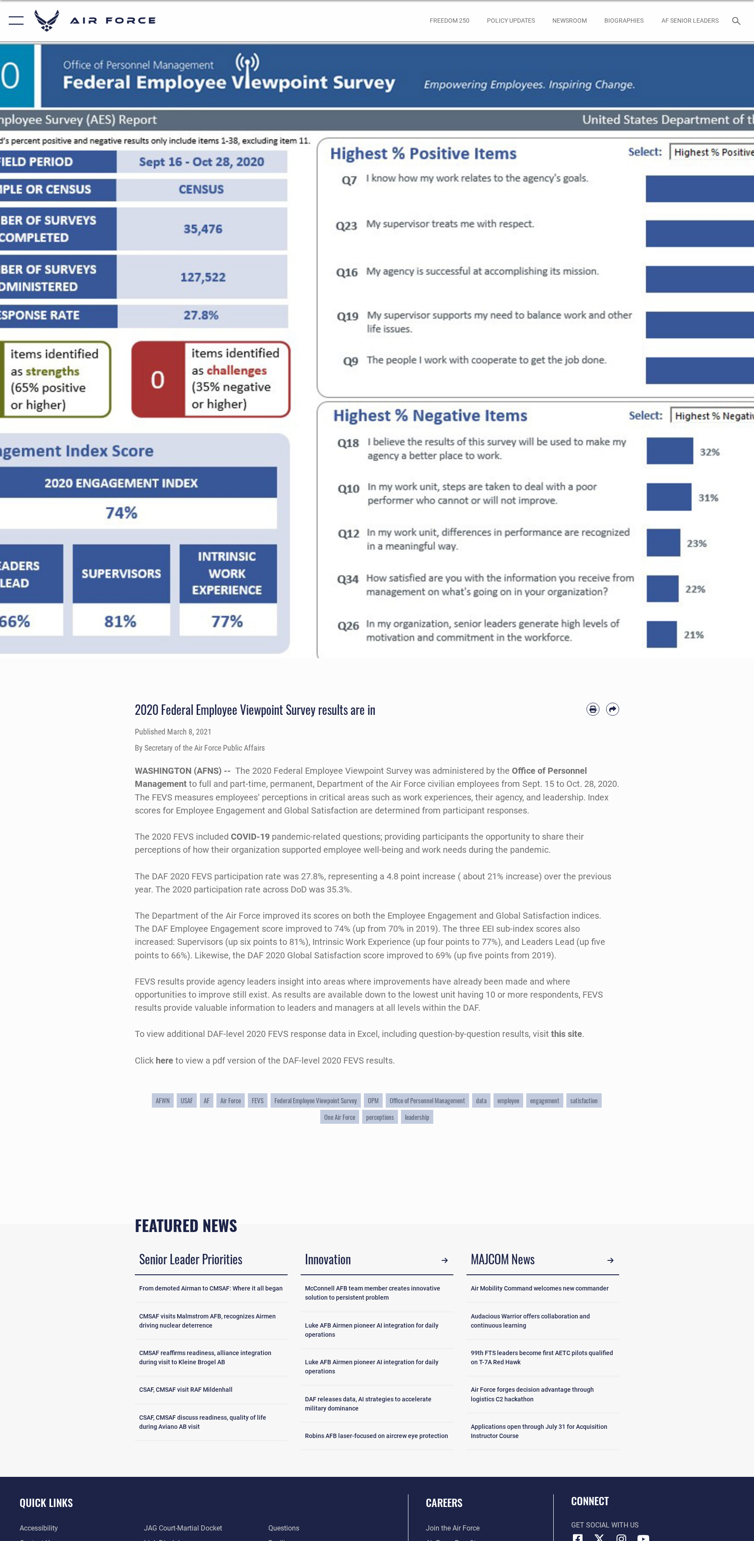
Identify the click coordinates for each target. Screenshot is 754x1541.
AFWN (163, 1100)
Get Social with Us (605, 1525)
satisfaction (584, 1100)
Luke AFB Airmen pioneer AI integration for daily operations (372, 1330)
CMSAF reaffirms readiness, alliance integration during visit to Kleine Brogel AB (205, 1357)
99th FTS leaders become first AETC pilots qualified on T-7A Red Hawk (542, 1357)
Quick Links (46, 1502)
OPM (373, 1100)
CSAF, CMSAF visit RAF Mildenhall (186, 1389)
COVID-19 (250, 836)
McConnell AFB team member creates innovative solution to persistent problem (372, 1293)
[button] (14, 20)
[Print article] (593, 709)
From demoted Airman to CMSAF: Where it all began (211, 1288)
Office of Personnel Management (427, 1100)
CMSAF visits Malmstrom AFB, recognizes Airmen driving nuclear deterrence (207, 1321)
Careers (444, 1502)
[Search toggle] (737, 20)
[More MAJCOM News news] (610, 1260)
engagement (544, 1100)
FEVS (258, 1100)
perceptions (380, 1117)
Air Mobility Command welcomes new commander (540, 1288)
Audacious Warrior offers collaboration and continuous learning (530, 1321)
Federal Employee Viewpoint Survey (315, 1100)
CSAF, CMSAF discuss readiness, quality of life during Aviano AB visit (202, 1422)
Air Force (230, 1100)
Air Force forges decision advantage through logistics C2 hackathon (532, 1394)
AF (206, 1100)
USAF (187, 1100)
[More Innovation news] (444, 1260)
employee (508, 1100)
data (481, 1100)
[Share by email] (612, 709)
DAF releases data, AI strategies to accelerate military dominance (368, 1404)
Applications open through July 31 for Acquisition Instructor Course (539, 1431)
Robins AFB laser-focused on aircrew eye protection (376, 1435)
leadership (417, 1117)
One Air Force (339, 1117)
